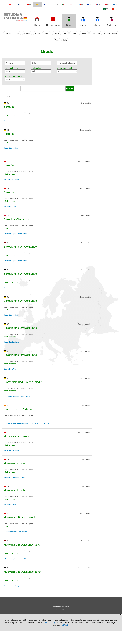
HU (57, 4)
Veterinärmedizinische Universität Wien (18, 396)
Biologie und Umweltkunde (20, 246)
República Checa (110, 33)
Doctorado (111, 25)
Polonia (74, 33)
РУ (91, 4)
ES (39, 4)
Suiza (65, 40)
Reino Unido (95, 33)
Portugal (84, 33)
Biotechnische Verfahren (19, 409)
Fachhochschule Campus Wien (15, 532)
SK (99, 4)
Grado (69, 25)
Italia (65, 33)
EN (12, 4)
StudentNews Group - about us (61, 606)
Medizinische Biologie (17, 436)
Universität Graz (10, 121)
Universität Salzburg (11, 179)
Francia (56, 33)
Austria (37, 33)
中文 (116, 9)
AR (107, 9)
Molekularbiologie (14, 463)
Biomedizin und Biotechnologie (23, 382)
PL (73, 4)
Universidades (53, 25)
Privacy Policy (49, 622)
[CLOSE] (65, 625)
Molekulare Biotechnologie (20, 517)
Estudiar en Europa (12, 33)
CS (21, 4)
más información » (11, 115)
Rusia (57, 40)
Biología (9, 106)
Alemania (26, 33)
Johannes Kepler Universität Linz (16, 234)
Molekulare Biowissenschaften (22, 544)
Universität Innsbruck (11, 148)
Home (37, 25)
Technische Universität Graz (14, 477)
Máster (83, 25)
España (47, 33)
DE (30, 4)
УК (117, 4)
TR (108, 4)
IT (65, 4)
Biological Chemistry (16, 219)
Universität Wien (10, 206)
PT (82, 4)
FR (48, 4)
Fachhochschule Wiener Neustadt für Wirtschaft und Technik (26, 423)
